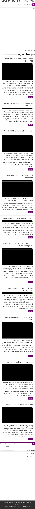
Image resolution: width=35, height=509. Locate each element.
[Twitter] (20, 505)
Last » (7, 446)
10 (17, 444)
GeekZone (17, 502)
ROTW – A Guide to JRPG (25, 4)
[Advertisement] (17, 30)
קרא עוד (30, 97)
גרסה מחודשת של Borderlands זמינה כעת (17, 362)
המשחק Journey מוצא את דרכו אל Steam (17, 218)
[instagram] (13, 505)
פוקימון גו (23, 502)
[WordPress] (15, 505)
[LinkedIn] (19, 505)
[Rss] (23, 505)
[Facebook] (22, 505)
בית (32, 50)
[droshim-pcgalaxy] (17, 10)
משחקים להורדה (8, 502)
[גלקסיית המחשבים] (17, 1)
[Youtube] (17, 505)
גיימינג (29, 502)
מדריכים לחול (30, 456)
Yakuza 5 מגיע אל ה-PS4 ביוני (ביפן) (19, 405)
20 (14, 444)
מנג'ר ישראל (30, 453)
